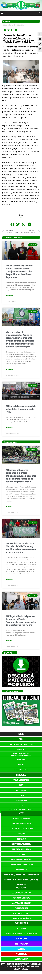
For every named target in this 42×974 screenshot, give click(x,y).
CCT (21, 813)
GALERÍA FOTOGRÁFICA (21, 918)
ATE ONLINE (21, 928)
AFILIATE (21, 885)
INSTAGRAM (21, 944)
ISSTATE (21, 795)
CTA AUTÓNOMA (21, 800)
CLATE (21, 805)
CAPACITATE (21, 833)
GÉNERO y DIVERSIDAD (21, 849)
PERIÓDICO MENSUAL (21, 898)
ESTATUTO (21, 749)
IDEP (21, 785)
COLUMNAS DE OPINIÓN (21, 892)
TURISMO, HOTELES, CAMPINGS (21, 874)
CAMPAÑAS (8, 653)
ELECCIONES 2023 (21, 769)
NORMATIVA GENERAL (21, 818)
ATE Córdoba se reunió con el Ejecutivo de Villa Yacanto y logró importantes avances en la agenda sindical (21, 548)
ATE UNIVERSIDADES (21, 780)
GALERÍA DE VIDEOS (21, 913)
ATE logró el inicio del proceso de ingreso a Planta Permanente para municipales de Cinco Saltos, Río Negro (21, 620)
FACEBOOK (21, 939)
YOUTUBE (21, 954)
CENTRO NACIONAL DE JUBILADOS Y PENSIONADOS (21, 754)
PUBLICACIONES (21, 908)
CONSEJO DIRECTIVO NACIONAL (21, 744)
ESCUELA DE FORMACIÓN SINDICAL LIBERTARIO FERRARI (21, 810)
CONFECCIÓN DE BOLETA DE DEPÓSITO (21, 933)
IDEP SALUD (21, 790)
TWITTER (21, 949)
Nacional (7, 22)
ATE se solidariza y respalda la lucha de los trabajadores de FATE (21, 409)
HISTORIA (21, 759)
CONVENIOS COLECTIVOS (21, 823)
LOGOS (21, 764)
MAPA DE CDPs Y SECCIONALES (21, 880)
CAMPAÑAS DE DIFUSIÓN (21, 903)
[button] (2, 13)
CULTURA (21, 854)
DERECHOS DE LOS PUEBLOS (21, 864)
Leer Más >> (9, 295)
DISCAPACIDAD (21, 869)
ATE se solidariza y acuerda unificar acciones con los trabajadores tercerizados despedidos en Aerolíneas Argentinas (19, 271)
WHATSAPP (21, 959)
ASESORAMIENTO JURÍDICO (21, 859)
